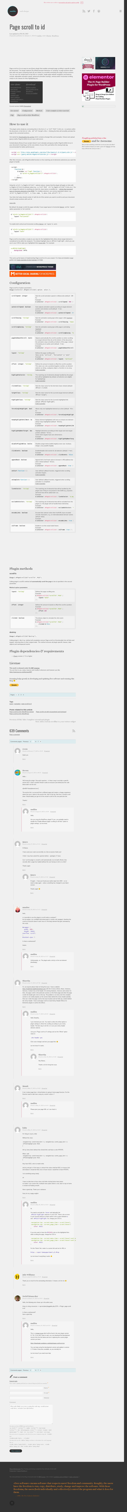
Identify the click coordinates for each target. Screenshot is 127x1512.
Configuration (27, 110)
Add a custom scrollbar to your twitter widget (58, 722)
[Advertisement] (43, 52)
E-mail (46, 1393)
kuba (25, 1128)
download (30, 84)
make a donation (73, 1477)
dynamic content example (16, 92)
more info (12, 203)
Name (46, 1388)
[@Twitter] (89, 11)
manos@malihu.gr (22, 1471)
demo (62, 207)
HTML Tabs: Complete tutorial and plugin (33, 720)
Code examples (40, 370)
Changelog (27, 106)
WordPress (55, 36)
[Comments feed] (74, 731)
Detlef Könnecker (30, 1296)
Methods (39, 110)
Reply (24, 759)
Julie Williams (29, 1275)
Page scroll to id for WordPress (32, 90)
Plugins (48, 36)
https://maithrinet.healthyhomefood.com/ (34, 989)
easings (69, 318)
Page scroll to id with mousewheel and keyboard (51, 712)
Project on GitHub (32, 93)
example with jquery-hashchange (17, 100)
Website (46, 1398)
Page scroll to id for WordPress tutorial (22, 712)
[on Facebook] (94, 11)
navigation (17, 704)
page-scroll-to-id (26, 704)
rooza (25, 749)
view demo (15, 84)
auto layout (14, 89)
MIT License (35, 668)
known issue (39, 1333)
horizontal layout (16, 87)
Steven (25, 770)
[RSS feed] (84, 11)
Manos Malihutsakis (15, 1469)
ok (82, 2)
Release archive (31, 87)
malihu (13, 11)
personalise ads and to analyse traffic (69, 2)
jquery (11, 704)
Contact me (13, 1471)
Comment (13, 1402)
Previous (25, 741)
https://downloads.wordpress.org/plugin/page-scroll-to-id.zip (47, 1343)
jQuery (15, 656)
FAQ (12, 115)
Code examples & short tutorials (57, 110)
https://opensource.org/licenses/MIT (21, 672)
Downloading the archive (26, 137)
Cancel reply (13, 1381)
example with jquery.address (15, 96)
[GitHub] (99, 11)
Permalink (47, 751)
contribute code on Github (60, 1477)
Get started (14, 110)
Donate (108, 146)
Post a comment (15, 734)
